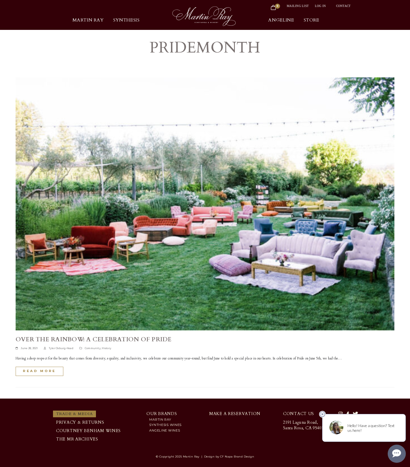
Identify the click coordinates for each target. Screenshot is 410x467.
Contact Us (298, 413)
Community (93, 348)
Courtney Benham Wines (88, 430)
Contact (343, 6)
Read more (39, 371)
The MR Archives (77, 439)
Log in (320, 6)
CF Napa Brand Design (237, 456)
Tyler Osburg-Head (61, 348)
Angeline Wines (164, 430)
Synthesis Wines (165, 425)
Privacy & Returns (80, 422)
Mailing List (298, 6)
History (106, 348)
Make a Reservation (235, 413)
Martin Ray (160, 419)
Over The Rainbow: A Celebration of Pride (94, 339)
